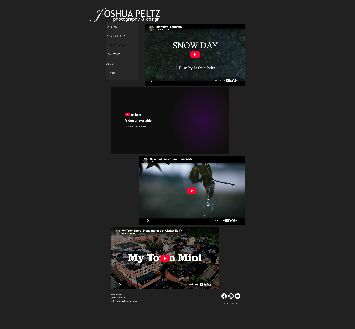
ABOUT (110, 63)
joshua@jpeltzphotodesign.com (124, 300)
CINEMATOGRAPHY (118, 45)
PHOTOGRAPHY (115, 36)
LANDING (112, 26)
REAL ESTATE (113, 54)
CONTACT (112, 73)
